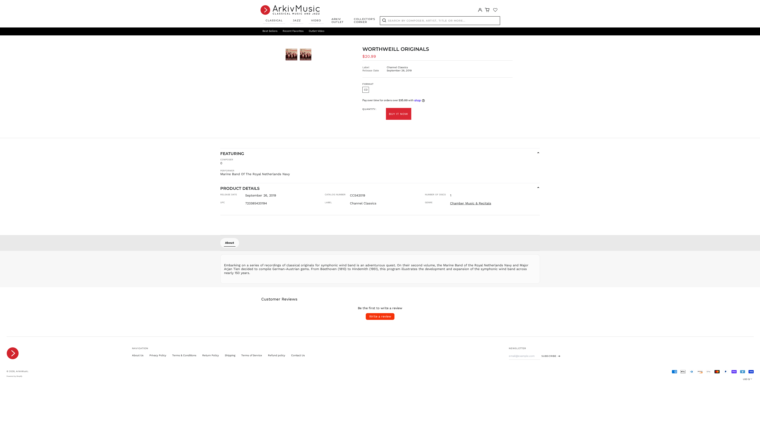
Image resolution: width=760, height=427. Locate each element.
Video (316, 20)
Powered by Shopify (14, 376)
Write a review (380, 316)
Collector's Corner (364, 20)
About (229, 243)
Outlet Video (316, 30)
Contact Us (298, 355)
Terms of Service (251, 355)
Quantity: (369, 109)
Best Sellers (269, 30)
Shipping (230, 355)
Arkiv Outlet (338, 20)
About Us (137, 355)
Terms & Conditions (184, 355)
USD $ (746, 379)
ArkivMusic (22, 371)
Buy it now (398, 113)
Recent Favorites (293, 30)
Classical (274, 20)
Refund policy (276, 355)
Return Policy (210, 355)
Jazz (297, 20)
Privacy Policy (157, 355)
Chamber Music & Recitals (470, 203)
